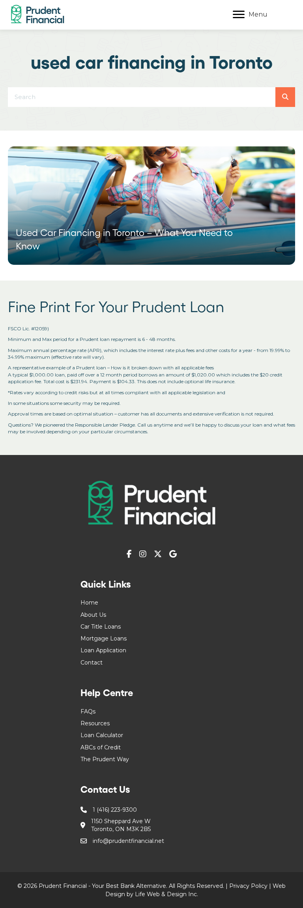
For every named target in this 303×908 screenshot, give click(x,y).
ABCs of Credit (100, 747)
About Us (93, 614)
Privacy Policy (248, 885)
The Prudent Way (104, 759)
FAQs (87, 711)
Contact (91, 662)
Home (89, 602)
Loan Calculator (101, 735)
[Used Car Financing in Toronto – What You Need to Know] (151, 205)
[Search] (285, 97)
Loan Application (103, 650)
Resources (95, 723)
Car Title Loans (100, 626)
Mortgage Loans (103, 638)
